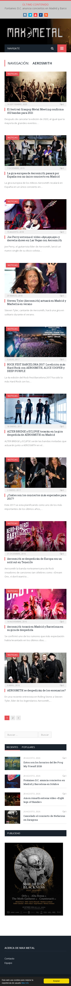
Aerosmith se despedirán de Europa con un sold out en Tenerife (34, 560)
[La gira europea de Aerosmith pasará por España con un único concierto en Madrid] (35, 151)
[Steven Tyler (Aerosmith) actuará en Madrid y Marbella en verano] (35, 279)
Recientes (12, 747)
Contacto (9, 958)
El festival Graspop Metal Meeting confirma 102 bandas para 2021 (35, 111)
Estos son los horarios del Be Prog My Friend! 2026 (43, 764)
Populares (28, 747)
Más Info (25, 982)
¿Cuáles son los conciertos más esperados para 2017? (36, 496)
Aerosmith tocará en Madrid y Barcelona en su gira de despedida (35, 628)
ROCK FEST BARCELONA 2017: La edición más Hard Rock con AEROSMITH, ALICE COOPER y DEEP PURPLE (36, 368)
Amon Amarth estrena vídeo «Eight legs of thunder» (43, 800)
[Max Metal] (35, 32)
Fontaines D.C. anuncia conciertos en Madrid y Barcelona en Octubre (44, 782)
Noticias (12, 73)
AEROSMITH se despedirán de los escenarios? (36, 690)
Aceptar (56, 980)
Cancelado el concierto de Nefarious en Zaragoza (44, 817)
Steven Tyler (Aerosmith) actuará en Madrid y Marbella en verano (36, 302)
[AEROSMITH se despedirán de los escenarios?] (35, 669)
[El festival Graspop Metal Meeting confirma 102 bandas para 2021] (35, 88)
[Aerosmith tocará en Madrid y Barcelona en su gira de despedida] (35, 605)
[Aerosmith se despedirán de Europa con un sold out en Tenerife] (35, 537)
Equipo (8, 963)
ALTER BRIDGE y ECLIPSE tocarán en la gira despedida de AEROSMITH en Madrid (35, 433)
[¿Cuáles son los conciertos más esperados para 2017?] (35, 473)
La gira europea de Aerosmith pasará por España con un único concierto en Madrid (33, 175)
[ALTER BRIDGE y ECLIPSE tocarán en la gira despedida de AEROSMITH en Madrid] (35, 410)
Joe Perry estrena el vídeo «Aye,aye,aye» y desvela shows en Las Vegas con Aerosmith (34, 238)
